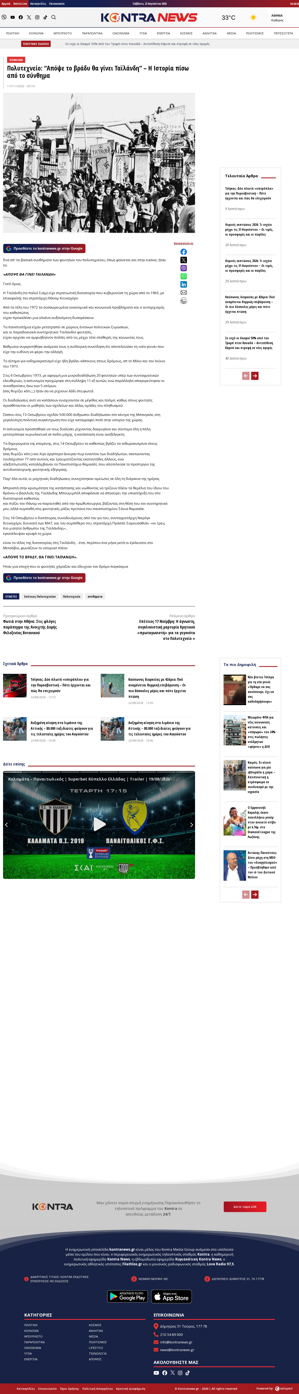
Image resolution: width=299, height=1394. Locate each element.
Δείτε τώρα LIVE (245, 1207)
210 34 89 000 (171, 1334)
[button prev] (246, 376)
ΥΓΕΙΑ (143, 33)
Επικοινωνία (56, 3)
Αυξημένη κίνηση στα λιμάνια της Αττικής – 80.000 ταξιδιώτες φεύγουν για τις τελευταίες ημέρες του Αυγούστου (62, 728)
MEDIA (231, 33)
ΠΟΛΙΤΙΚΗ (12, 33)
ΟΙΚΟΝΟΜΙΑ (120, 33)
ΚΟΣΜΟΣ (186, 33)
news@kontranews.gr (177, 1349)
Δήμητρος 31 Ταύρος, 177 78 (183, 1326)
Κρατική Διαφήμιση (130, 1389)
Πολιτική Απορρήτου (97, 1389)
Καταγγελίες (38, 3)
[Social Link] (4, 17)
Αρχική (6, 3)
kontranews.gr (122, 1249)
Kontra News (118, 1259)
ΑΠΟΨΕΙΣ (95, 1359)
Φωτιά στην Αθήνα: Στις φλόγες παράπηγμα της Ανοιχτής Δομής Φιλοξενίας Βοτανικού (30, 627)
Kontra (203, 1254)
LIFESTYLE (96, 1348)
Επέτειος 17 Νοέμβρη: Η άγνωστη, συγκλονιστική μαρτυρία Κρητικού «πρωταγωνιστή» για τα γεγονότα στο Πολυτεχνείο (166, 630)
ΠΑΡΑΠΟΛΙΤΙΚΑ (92, 33)
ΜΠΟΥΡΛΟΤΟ (62, 33)
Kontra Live (20, 3)
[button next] (255, 376)
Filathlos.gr (132, 1264)
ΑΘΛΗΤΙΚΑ (210, 33)
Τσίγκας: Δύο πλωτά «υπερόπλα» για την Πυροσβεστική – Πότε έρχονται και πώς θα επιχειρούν (61, 685)
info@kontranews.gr (176, 1342)
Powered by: (269, 1388)
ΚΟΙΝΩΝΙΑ (36, 33)
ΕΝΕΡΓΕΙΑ (163, 33)
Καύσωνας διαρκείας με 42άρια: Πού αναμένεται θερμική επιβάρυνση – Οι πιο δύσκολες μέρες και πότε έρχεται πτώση (157, 688)
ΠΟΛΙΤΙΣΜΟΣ (255, 33)
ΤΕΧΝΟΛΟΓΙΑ (98, 1353)
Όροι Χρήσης (69, 1389)
